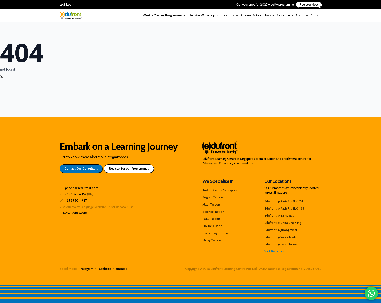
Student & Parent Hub (255, 15)
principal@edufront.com (81, 188)
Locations (228, 15)
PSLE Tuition (211, 219)
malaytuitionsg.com (73, 212)
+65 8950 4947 (76, 200)
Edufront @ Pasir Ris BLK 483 (284, 208)
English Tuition (212, 197)
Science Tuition (213, 212)
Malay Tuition (211, 240)
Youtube (121, 269)
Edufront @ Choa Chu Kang (282, 223)
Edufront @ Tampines (279, 215)
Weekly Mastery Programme (162, 15)
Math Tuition (211, 204)
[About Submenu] (306, 15)
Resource (283, 15)
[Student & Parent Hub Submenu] (272, 15)
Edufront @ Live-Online (280, 244)
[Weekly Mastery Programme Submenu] (183, 15)
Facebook (104, 269)
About (300, 15)
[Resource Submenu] (291, 15)
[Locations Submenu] (236, 15)
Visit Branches (274, 251)
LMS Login (67, 4)
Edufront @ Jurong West (280, 230)
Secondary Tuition (215, 233)
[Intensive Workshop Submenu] (216, 15)
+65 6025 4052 (75, 194)
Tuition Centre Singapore (219, 190)
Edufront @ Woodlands (280, 237)
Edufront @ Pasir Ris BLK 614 (283, 201)
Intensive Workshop (201, 15)
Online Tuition (212, 226)
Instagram (86, 269)
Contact (315, 15)
